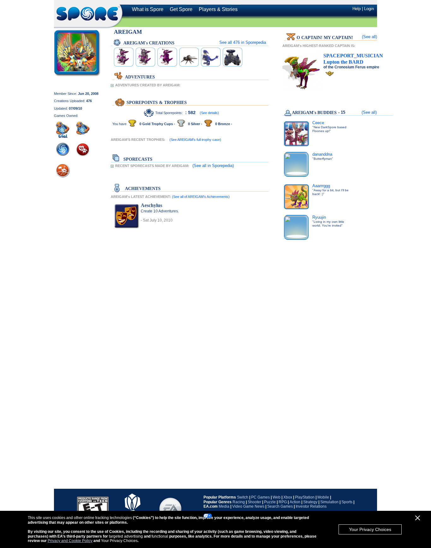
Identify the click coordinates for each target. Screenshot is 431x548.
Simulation (329, 502)
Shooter (254, 502)
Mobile (323, 497)
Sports (346, 502)
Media (224, 506)
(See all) (369, 36)
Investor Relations (311, 506)
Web (276, 497)
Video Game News (248, 506)
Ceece (318, 122)
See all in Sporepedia (242, 42)
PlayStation (305, 497)
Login (369, 8)
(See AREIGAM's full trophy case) (195, 139)
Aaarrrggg (321, 185)
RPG (283, 502)
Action (295, 502)
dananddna (322, 154)
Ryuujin (319, 217)
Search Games (280, 506)
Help (356, 8)
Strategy (310, 502)
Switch (242, 497)
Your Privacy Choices (370, 529)
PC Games (260, 497)
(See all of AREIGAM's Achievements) (201, 197)
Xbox (287, 497)
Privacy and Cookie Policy (70, 541)
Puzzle (270, 502)
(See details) (209, 113)
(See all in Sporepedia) (213, 165)
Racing (239, 502)
